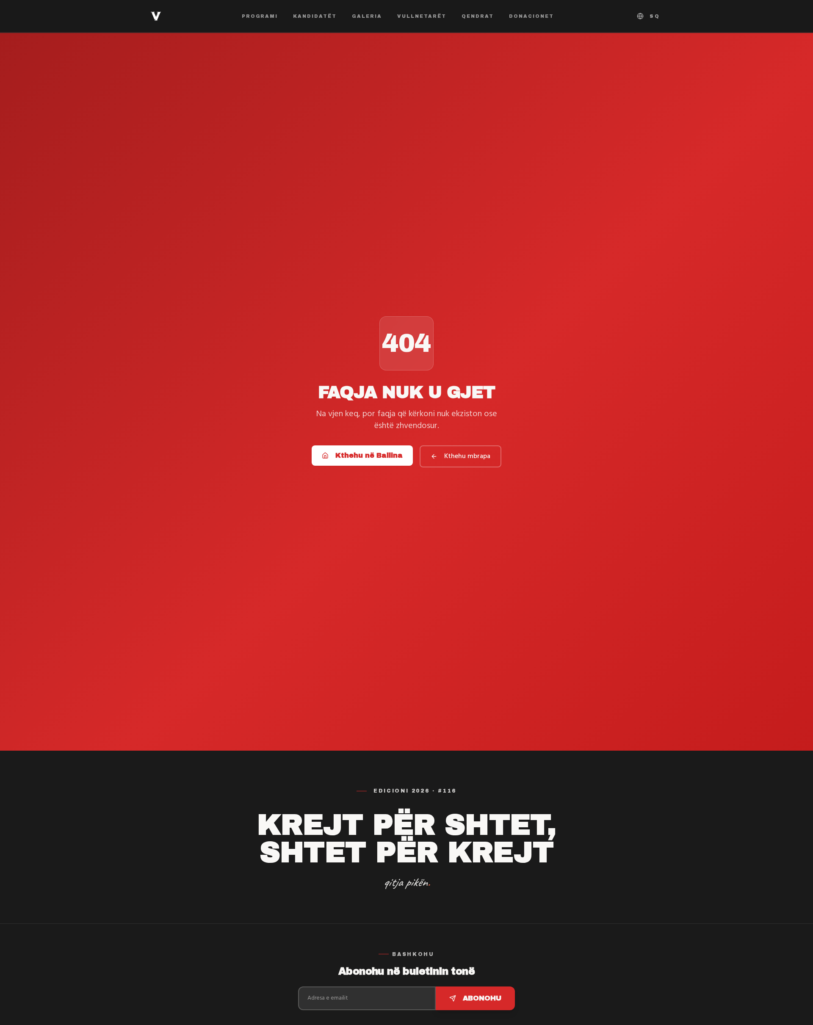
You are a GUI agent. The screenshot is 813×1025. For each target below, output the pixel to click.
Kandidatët (315, 16)
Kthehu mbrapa (467, 456)
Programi (260, 16)
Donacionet (531, 16)
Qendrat (478, 16)
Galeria (367, 16)
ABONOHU (482, 998)
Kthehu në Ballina (369, 455)
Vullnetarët (421, 16)
